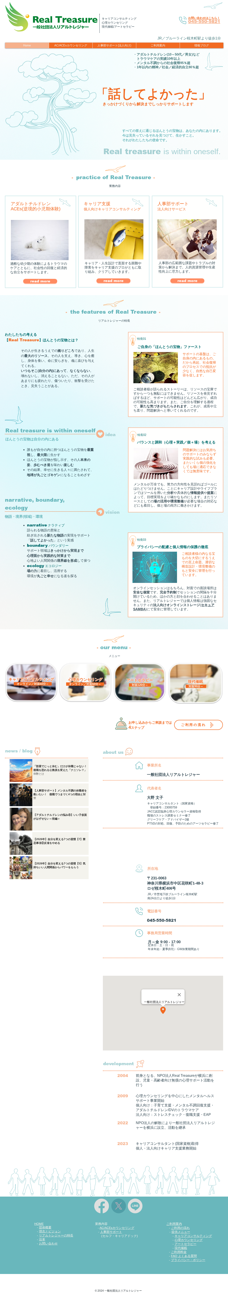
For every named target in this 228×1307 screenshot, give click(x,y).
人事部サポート (111, 1232)
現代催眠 (181, 1248)
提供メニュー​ (180, 1232)
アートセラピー (185, 1244)
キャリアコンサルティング (193, 1236)
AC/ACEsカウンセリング (117, 1228)
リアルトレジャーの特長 (56, 1235)
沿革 (42, 1239)
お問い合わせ (48, 1243)
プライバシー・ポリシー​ (188, 1260)
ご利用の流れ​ (180, 1228)
